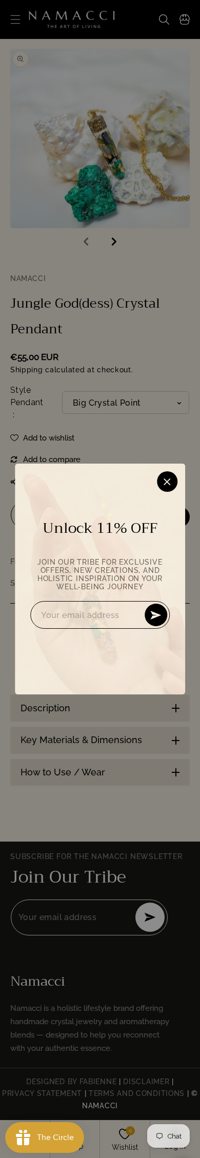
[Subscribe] (156, 615)
